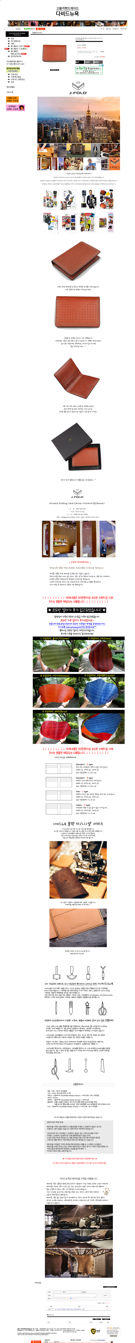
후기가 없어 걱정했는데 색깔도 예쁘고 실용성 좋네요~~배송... (70, 1309)
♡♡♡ (61, 1298)
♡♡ (57, 1298)
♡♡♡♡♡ (74, 1298)
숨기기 (112, 1342)
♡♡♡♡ (67, 1298)
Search (18, 29)
